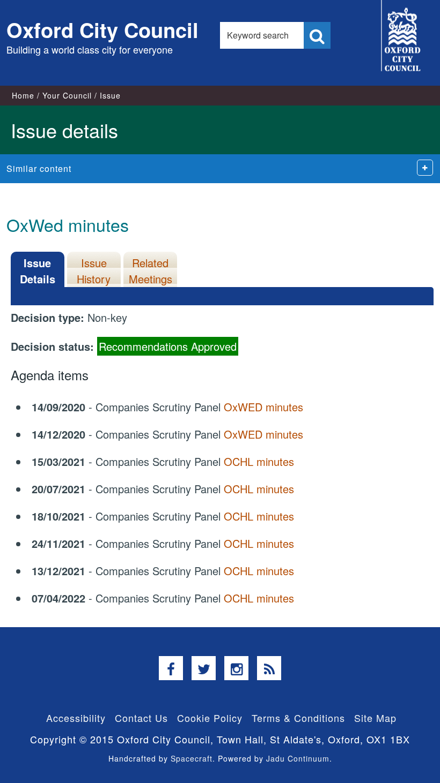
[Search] (317, 35)
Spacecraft (191, 758)
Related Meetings (150, 271)
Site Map (375, 718)
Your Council (67, 95)
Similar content (38, 168)
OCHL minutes (259, 461)
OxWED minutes (263, 407)
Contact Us (141, 718)
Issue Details (37, 271)
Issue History (94, 271)
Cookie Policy (210, 718)
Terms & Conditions (298, 718)
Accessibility (76, 718)
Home (23, 95)
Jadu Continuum (297, 758)
